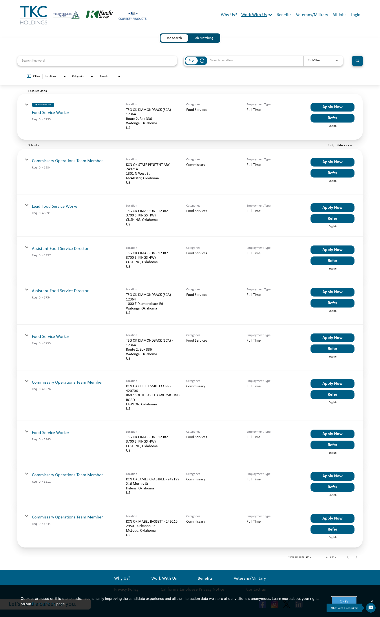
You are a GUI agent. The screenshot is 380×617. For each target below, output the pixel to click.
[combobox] (97, 60)
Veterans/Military (312, 15)
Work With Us (254, 15)
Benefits (284, 15)
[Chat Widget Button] (371, 608)
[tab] (174, 38)
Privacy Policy (43, 604)
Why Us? (229, 15)
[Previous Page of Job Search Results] (347, 557)
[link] (190, 117)
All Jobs (339, 15)
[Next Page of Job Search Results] (356, 557)
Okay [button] (344, 601)
